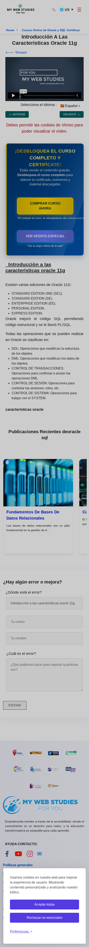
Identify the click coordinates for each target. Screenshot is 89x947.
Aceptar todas (44, 904)
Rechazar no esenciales (44, 917)
